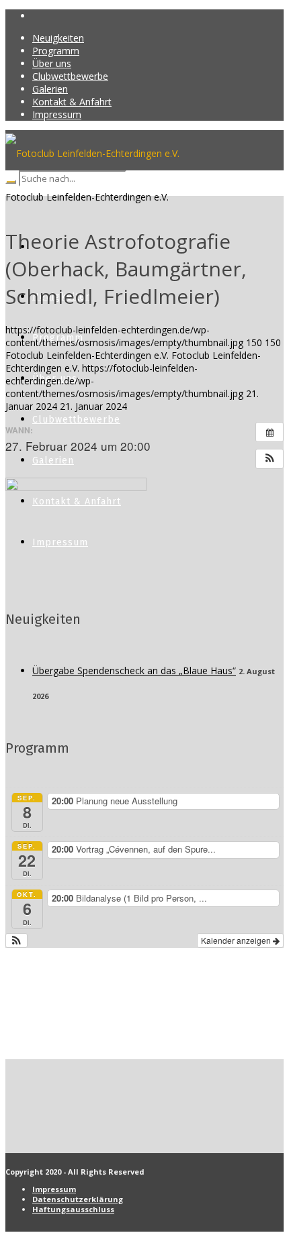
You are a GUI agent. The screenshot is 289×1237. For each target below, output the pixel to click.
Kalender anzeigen (237, 940)
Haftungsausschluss (73, 1209)
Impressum (54, 1189)
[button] (269, 458)
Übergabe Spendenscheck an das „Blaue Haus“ (134, 670)
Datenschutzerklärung (77, 1199)
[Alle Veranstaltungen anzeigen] (269, 432)
